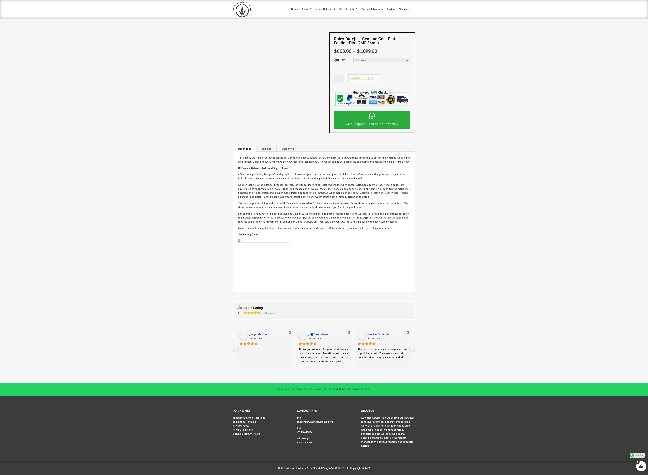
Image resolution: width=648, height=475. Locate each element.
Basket (391, 9)
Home (294, 9)
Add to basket (362, 78)
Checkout (404, 9)
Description (244, 148)
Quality (339, 60)
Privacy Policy (241, 425)
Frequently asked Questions (249, 417)
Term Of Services (243, 429)
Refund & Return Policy (246, 433)
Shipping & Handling (244, 421)
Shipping (266, 148)
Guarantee (288, 148)
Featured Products (372, 9)
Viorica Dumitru (378, 334)
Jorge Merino (258, 334)
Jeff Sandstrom (318, 334)
